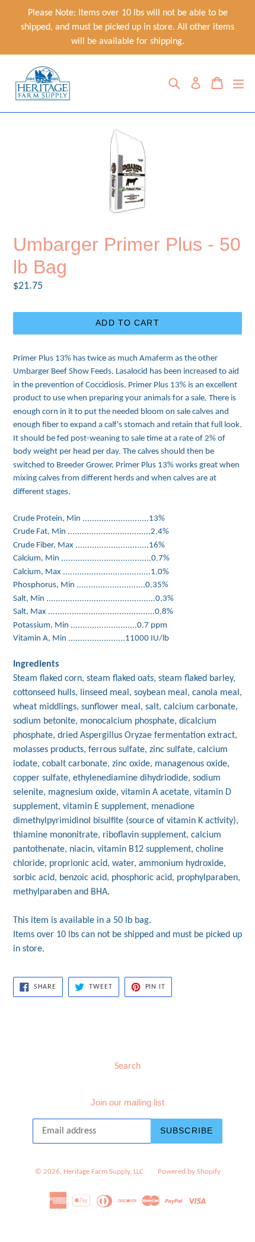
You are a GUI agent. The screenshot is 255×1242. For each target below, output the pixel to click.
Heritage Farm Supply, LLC (103, 1172)
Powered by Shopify (189, 1172)
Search (127, 1066)
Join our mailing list (127, 1102)
